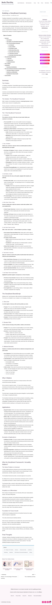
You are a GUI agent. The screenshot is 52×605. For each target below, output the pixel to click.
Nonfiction (11, 552)
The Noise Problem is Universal (13, 70)
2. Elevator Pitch (10, 60)
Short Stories (47, 2)
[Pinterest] (45, 602)
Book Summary (7, 10)
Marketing (6, 552)
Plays (38, 2)
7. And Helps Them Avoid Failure (14, 55)
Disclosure (30, 595)
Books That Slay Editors (6, 15)
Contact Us (24, 595)
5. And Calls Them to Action (13, 51)
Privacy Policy (18, 595)
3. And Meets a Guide (12, 48)
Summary (7, 38)
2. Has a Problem (11, 46)
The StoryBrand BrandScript (10, 56)
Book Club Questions (21, 2)
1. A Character (11, 44)
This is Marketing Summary (30, 575)
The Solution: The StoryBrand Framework (15, 41)
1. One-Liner (9, 58)
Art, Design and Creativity (8, 549)
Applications (7, 65)
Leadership (30, 549)
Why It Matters (8, 63)
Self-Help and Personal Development (21, 552)
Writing (30, 552)
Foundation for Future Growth (12, 73)
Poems (42, 2)
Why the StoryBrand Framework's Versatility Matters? (15, 68)
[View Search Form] (51, 3)
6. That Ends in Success (13, 53)
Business (16, 549)
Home (3, 10)
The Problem (9, 39)
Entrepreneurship (23, 549)
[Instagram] (48, 602)
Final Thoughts (8, 75)
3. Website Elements (11, 61)
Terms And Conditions (37, 595)
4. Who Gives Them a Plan (13, 50)
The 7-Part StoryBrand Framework (13, 43)
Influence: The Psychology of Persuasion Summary (9, 576)
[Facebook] (43, 602)
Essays (35, 2)
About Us (12, 595)
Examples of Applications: (12, 66)
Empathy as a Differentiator (12, 72)
